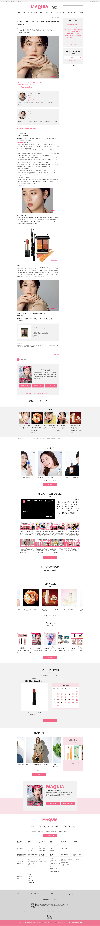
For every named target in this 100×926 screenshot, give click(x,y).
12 (65, 697)
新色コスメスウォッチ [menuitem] (43, 848)
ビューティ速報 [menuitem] (42, 850)
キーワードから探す (73, 60)
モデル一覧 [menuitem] (31, 880)
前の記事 (19, 354)
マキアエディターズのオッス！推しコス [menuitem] (55, 858)
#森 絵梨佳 (68, 31)
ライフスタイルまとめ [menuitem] (43, 859)
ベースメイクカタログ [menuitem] (32, 848)
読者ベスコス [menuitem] (30, 859)
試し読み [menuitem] (30, 874)
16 (54, 700)
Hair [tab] (44, 629)
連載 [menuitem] (75, 12)
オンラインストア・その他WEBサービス (74, 893)
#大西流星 (73, 31)
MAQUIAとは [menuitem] (31, 882)
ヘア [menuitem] (32, 12)
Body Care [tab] (34, 629)
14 (73, 697)
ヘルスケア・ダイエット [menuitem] (77, 846)
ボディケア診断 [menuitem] (64, 848)
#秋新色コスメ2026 (78, 29)
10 (58, 697)
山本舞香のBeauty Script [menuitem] (54, 871)
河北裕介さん (30, 95)
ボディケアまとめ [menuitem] (64, 846)
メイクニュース (27, 438)
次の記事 (56, 354)
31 (58, 705)
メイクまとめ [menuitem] (30, 846)
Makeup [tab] (28, 629)
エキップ (37, 327)
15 (76, 697)
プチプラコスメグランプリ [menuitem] (33, 861)
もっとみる (50, 484)
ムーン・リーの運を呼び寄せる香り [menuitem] (66, 865)
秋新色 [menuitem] (40, 846)
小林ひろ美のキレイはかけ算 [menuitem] (55, 861)
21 (73, 700)
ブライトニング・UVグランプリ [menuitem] (33, 864)
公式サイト (30, 97)
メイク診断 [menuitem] (30, 850)
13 (69, 697)
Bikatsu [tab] (40, 629)
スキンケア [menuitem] (19, 12)
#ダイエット (67, 42)
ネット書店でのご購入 (51, 385)
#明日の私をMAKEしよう (73, 24)
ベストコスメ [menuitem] (62, 12)
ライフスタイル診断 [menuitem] (43, 861)
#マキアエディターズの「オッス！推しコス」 (73, 35)
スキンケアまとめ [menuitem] (20, 846)
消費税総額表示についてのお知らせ (50, 899)
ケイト (29, 712)
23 (54, 702)
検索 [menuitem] (18, 878)
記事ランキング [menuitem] (20, 861)
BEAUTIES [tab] (54, 629)
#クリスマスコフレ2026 (69, 29)
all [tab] (18, 629)
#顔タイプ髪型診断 (69, 37)
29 (77, 702)
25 (62, 702)
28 (73, 702)
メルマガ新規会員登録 (50, 835)
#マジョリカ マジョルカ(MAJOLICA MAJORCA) (35, 393)
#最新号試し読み (73, 44)
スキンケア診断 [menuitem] (20, 848)
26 (65, 702)
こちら (61, 906)
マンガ (18, 893)
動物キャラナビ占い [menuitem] (65, 862)
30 (54, 705)
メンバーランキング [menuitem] (20, 863)
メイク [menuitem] (24, 12)
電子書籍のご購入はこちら (68, 803)
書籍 (52, 893)
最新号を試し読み (25, 385)
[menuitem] (22, 842)
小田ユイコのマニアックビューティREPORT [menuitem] (55, 864)
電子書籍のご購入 (38, 385)
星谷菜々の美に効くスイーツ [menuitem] (55, 869)
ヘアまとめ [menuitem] (52, 848)
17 (58, 700)
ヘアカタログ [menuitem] (52, 846)
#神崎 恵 (68, 33)
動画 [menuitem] (29, 878)
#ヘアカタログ (77, 37)
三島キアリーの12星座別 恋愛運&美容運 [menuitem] (66, 860)
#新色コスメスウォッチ (75, 33)
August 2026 (65, 685)
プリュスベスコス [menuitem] (31, 866)
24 (58, 702)
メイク (18, 17)
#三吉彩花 (47, 393)
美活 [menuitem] (41, 12)
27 (69, 702)
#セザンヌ (80, 42)
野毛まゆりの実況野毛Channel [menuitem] (54, 866)
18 (61, 700)
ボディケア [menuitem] (36, 12)
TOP (19, 438)
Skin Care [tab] (23, 629)
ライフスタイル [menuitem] (69, 12)
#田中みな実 (78, 31)
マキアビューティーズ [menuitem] (48, 12)
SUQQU (34, 327)
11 (61, 697)
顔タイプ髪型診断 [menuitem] (76, 859)
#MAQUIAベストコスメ (73, 27)
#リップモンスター (73, 42)
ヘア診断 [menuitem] (52, 850)
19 (65, 700)
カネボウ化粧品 (37, 712)
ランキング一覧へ (50, 657)
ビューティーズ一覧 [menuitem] (20, 859)
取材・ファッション (38, 893)
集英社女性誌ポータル (94, 1)
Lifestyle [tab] (49, 629)
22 (77, 700)
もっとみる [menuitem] (81, 12)
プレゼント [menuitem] (56, 12)
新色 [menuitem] (28, 12)
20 (69, 700)
